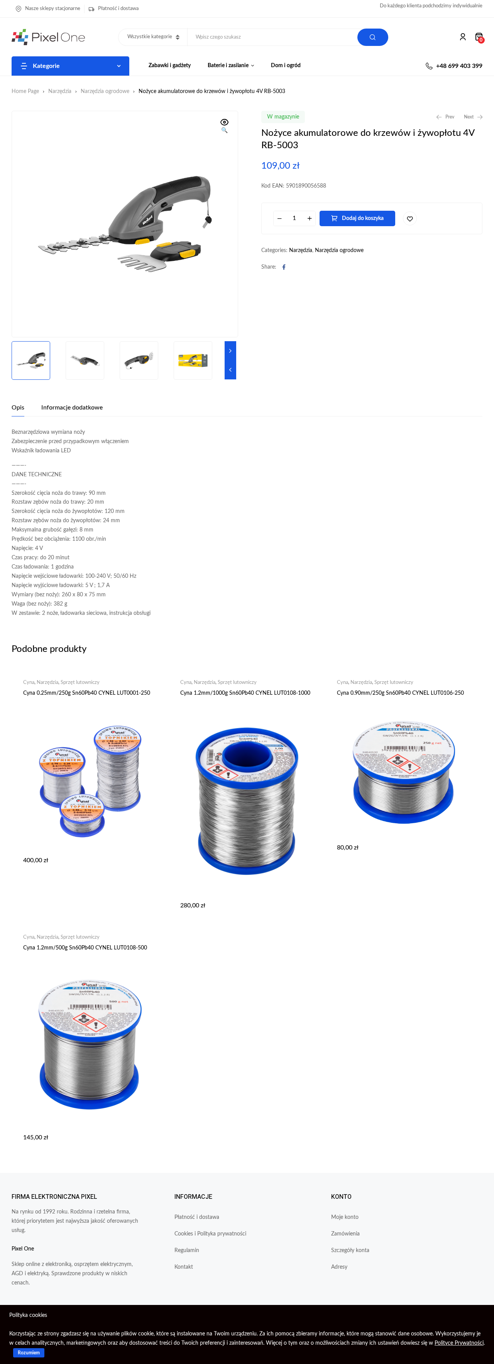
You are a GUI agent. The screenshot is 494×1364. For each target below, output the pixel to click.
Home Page (25, 91)
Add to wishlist (410, 218)
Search (372, 37)
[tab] (18, 407)
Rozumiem (29, 1352)
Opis (18, 407)
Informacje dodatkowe (72, 407)
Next (230, 350)
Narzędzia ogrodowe (105, 91)
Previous (230, 369)
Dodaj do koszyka (363, 218)
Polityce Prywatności (459, 1343)
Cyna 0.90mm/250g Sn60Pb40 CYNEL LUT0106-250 (400, 693)
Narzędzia (59, 91)
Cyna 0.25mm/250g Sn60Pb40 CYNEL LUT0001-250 (86, 693)
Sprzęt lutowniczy (80, 682)
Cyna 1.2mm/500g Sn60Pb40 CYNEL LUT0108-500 (85, 948)
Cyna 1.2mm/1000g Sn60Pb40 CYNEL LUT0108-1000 (245, 693)
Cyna (28, 682)
